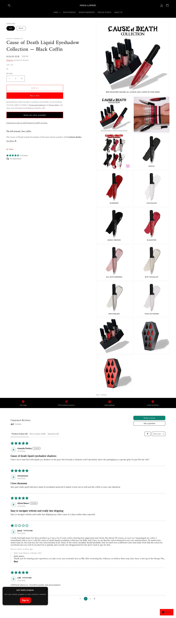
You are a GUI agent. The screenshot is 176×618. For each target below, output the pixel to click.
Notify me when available (35, 115)
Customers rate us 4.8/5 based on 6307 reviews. (27, 123)
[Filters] (147, 434)
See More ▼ (11, 141)
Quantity (9, 73)
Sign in (25, 600)
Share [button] (11, 149)
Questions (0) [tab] (53, 434)
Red (10, 28)
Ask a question (149, 423)
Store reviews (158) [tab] (38, 434)
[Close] (46, 590)
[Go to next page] (95, 598)
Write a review (149, 418)
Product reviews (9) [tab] (20, 434)
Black (21, 28)
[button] (9, 5)
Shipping (9, 60)
